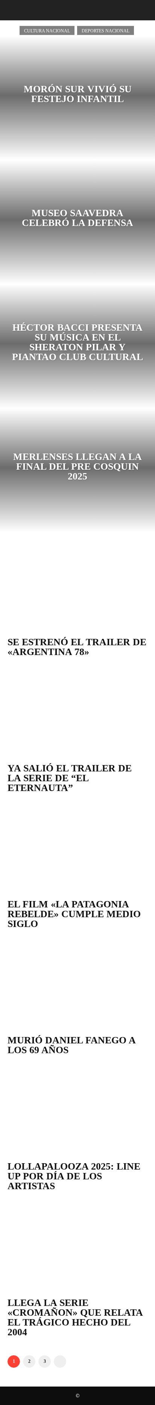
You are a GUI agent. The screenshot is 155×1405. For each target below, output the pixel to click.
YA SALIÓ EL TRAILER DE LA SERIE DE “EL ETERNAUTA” (70, 778)
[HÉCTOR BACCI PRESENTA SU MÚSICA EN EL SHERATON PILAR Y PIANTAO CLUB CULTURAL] (77, 346)
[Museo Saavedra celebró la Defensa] (77, 222)
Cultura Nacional (47, 30)
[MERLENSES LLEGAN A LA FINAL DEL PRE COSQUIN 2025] (77, 470)
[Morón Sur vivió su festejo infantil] (77, 98)
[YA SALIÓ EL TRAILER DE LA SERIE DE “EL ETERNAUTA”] (77, 714)
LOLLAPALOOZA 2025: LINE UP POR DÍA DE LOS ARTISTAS (74, 1176)
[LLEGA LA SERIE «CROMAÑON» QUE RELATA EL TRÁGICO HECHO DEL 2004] (77, 1248)
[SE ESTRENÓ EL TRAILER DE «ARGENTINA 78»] (77, 587)
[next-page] (60, 1361)
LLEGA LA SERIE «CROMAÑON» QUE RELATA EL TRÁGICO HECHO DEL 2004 (75, 1317)
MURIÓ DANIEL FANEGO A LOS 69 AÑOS (72, 1045)
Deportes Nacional (105, 30)
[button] (12, 10)
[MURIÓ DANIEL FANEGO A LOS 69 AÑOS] (77, 986)
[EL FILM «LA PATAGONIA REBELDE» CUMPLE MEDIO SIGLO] (77, 850)
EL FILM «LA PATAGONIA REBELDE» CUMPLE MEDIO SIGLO (74, 914)
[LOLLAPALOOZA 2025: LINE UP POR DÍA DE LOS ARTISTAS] (77, 1112)
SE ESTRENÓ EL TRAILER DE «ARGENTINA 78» (77, 647)
